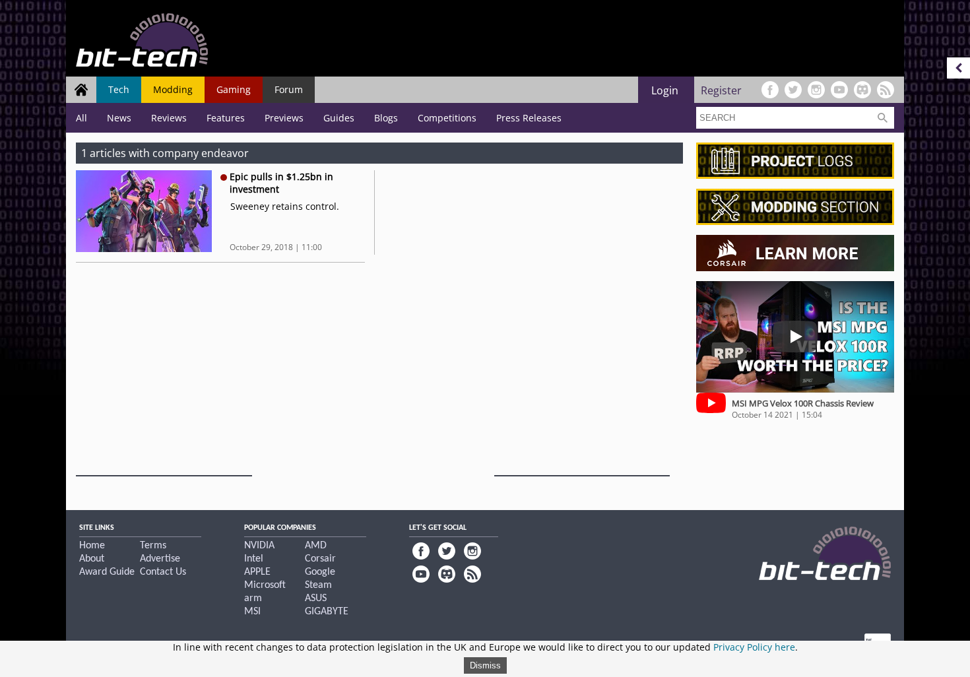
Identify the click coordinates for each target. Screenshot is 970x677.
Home (92, 545)
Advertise (160, 559)
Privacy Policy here (754, 647)
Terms (153, 545)
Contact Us (163, 572)
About (91, 559)
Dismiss (485, 665)
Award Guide (107, 572)
